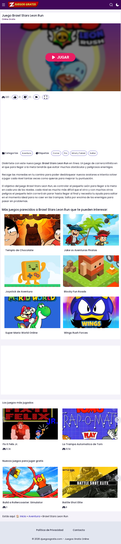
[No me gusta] (25, 97)
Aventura (26, 153)
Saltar (93, 153)
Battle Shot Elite (72, 502)
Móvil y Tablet (78, 153)
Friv (65, 153)
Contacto (79, 530)
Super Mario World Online (21, 333)
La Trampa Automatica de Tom (82, 444)
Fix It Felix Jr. (10, 444)
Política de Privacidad (49, 530)
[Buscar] (111, 5)
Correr (56, 153)
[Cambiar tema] (117, 5)
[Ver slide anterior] (3, 420)
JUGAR (63, 57)
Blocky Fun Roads (75, 291)
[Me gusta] (15, 97)
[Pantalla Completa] (45, 97)
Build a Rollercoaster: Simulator (23, 502)
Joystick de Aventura (18, 291)
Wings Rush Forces (76, 333)
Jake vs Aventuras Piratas (80, 250)
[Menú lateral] (4, 5)
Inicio (23, 516)
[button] (36, 97)
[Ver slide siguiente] (118, 420)
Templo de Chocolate (19, 250)
